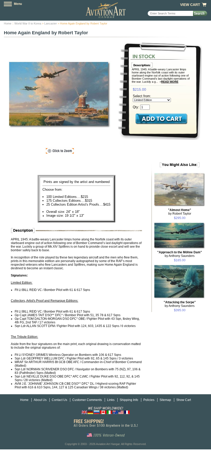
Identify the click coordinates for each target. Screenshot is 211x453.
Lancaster (50, 23)
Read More (169, 81)
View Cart (190, 5)
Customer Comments (87, 400)
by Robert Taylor (179, 211)
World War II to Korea (27, 23)
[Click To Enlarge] (60, 151)
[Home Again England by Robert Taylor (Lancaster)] (59, 95)
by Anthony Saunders (179, 254)
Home (7, 23)
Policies (148, 400)
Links (111, 400)
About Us (40, 400)
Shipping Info (129, 400)
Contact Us (59, 400)
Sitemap (165, 400)
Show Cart (183, 400)
